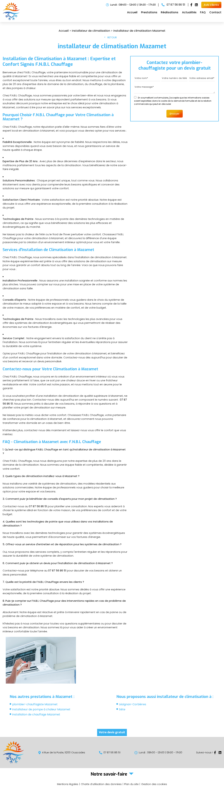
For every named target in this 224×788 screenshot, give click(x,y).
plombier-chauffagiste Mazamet (35, 704)
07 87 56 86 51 (175, 4)
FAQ (203, 12)
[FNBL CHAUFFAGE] (11, 19)
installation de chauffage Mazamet (36, 714)
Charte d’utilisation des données (101, 784)
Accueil (132, 12)
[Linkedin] (196, 4)
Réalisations (169, 12)
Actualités (189, 12)
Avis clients (211, 5)
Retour (112, 37)
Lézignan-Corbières (132, 704)
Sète (122, 709)
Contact (215, 12)
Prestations (149, 12)
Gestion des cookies (154, 784)
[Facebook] (191, 4)
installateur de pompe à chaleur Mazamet (41, 709)
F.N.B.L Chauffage (54, 64)
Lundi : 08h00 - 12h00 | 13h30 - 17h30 (133, 4)
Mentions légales (67, 784)
